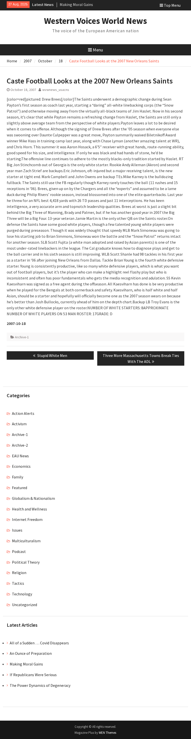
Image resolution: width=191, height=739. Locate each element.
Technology (22, 593)
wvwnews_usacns (55, 89)
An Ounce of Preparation (31, 653)
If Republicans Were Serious (33, 674)
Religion (19, 572)
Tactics (18, 583)
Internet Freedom (27, 519)
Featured (19, 487)
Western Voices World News (95, 20)
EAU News (20, 455)
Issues (17, 530)
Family (17, 476)
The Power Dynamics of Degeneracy (40, 685)
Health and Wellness (29, 508)
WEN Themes (107, 733)
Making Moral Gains (76, 4)
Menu (98, 50)
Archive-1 (22, 337)
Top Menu (172, 5)
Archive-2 (20, 445)
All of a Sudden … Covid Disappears (39, 642)
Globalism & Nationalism (33, 498)
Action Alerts (23, 413)
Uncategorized (24, 604)
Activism (19, 423)
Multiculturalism (26, 540)
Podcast (19, 551)
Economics (21, 466)
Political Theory (26, 562)
